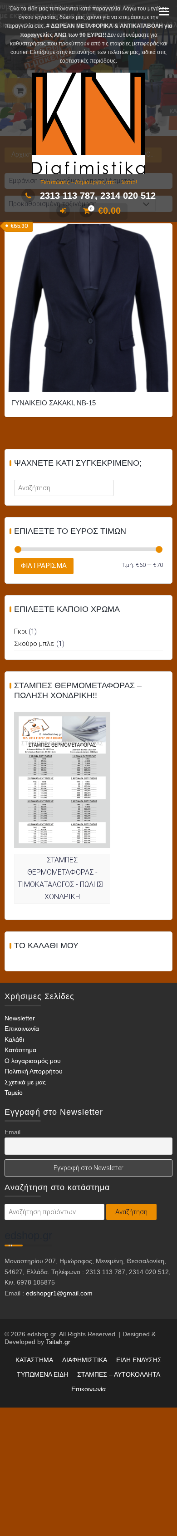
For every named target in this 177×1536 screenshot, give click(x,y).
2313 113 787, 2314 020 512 (98, 196)
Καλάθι (14, 1039)
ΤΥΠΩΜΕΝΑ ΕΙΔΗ (42, 1374)
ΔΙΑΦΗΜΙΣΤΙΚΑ (84, 1360)
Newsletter (20, 1018)
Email (12, 1132)
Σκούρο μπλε (34, 644)
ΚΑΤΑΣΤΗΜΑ (34, 1360)
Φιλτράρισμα (44, 565)
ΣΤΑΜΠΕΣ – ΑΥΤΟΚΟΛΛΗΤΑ (118, 1374)
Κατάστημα (20, 1050)
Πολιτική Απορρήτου (34, 1071)
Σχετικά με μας (25, 1082)
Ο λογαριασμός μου (33, 1060)
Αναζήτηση (131, 1212)
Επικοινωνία (22, 1028)
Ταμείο (14, 1092)
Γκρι (20, 631)
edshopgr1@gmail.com (59, 1293)
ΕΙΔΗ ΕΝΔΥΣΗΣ (139, 1360)
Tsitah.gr (58, 1341)
